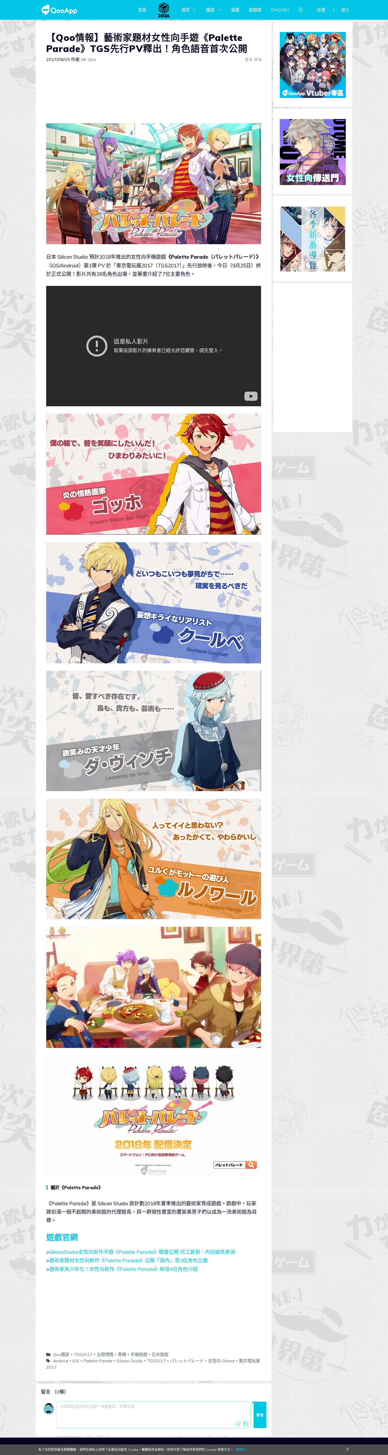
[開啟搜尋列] (300, 9)
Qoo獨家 (61, 1354)
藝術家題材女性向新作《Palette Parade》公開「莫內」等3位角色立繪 (128, 1260)
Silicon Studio (130, 1360)
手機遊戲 (138, 1354)
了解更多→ (241, 1450)
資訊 (185, 9)
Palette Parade (97, 1360)
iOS (75, 1360)
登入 (345, 9)
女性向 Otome (221, 1360)
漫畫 (235, 9)
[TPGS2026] (164, 10)
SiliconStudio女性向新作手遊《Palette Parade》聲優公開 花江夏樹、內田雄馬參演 (142, 1252)
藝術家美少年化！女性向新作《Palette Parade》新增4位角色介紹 (123, 1269)
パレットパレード (187, 1360)
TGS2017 (83, 1354)
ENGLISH (280, 9)
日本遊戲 (160, 1354)
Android (60, 1360)
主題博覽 (105, 1354)
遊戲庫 (255, 9)
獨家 (210, 9)
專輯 (122, 1354)
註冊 (321, 9)
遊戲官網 (62, 1237)
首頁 (142, 9)
